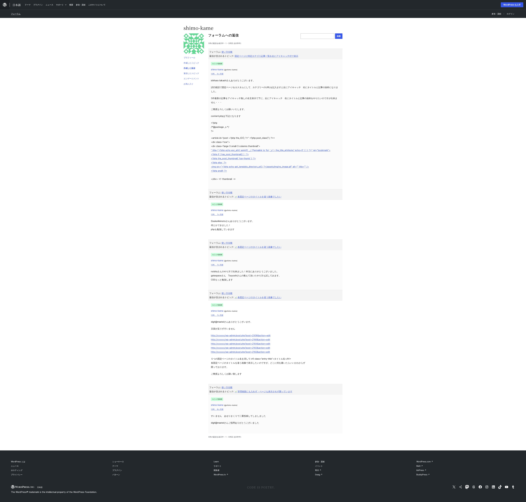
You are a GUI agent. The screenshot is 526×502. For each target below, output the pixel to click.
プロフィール (189, 57)
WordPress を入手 (512, 5)
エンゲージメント (191, 78)
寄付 (318, 470)
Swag (318, 474)
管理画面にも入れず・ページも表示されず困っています (265, 391)
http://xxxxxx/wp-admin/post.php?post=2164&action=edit (240, 343)
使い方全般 (226, 51)
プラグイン (117, 470)
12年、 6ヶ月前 (217, 74)
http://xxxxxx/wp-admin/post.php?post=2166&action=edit (240, 339)
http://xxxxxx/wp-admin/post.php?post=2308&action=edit (241, 335)
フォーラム (16, 14)
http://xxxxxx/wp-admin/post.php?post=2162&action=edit (240, 352)
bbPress (421, 470)
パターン (116, 474)
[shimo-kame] (194, 44)
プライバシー (16, 474)
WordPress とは (18, 461)
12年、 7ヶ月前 (217, 214)
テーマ (115, 466)
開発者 (216, 470)
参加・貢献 (320, 461)
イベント (319, 466)
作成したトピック (191, 63)
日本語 (39, 487)
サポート (217, 466)
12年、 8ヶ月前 (217, 409)
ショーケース (118, 461)
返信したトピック (191, 73)
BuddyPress (423, 474)
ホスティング (16, 470)
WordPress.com (424, 461)
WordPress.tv (221, 474)
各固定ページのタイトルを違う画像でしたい (259, 196)
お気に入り (188, 84)
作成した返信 (189, 68)
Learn (216, 461)
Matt (419, 466)
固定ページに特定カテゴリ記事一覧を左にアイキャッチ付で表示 (266, 56)
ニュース (15, 466)
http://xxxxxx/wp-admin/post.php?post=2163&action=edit (240, 347)
